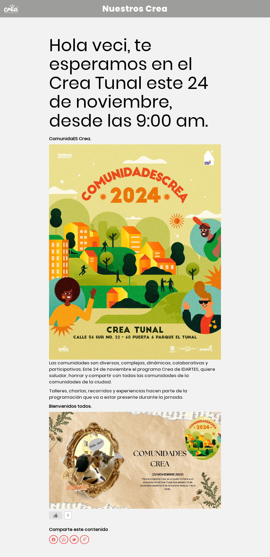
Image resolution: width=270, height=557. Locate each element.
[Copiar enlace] (84, 539)
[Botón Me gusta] (55, 515)
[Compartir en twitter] (74, 539)
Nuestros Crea (135, 9)
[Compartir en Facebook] (53, 539)
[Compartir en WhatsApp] (63, 539)
